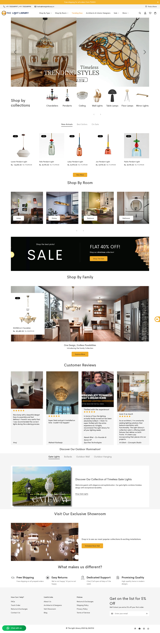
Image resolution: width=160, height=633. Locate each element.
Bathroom (126, 218)
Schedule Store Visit (92, 546)
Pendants (67, 105)
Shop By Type (44, 13)
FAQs (13, 601)
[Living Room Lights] (27, 208)
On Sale (95, 124)
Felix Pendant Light (46, 162)
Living (18, 218)
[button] (155, 13)
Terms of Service (83, 613)
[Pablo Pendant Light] (136, 145)
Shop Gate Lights (81, 494)
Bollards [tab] (68, 456)
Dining (54, 218)
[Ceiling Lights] (82, 95)
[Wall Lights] (97, 95)
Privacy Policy (82, 609)
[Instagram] (144, 629)
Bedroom (90, 218)
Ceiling (82, 105)
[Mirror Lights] (142, 95)
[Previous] (15, 52)
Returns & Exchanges (19, 609)
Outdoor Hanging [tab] (103, 456)
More (124, 13)
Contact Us (15, 613)
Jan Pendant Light (103, 162)
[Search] (140, 13)
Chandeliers (52, 105)
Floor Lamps (127, 105)
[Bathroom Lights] (133, 208)
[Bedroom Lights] (98, 208)
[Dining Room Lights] (62, 208)
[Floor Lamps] (127, 95)
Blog (45, 613)
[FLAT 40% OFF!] (80, 254)
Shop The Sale (98, 259)
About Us (47, 601)
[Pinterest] (135, 629)
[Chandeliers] (52, 95)
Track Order (15, 605)
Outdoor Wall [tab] (83, 456)
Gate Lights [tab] (54, 456)
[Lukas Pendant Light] (80, 145)
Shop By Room (61, 13)
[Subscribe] (146, 613)
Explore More (80, 354)
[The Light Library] (15, 13)
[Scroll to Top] (155, 621)
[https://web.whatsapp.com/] (148, 629)
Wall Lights (97, 105)
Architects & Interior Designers (98, 13)
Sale (115, 13)
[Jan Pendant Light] (108, 145)
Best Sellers (82, 124)
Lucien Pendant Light (19, 162)
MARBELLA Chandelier (22, 328)
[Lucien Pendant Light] (23, 145)
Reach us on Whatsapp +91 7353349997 (80, 2)
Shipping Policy (82, 605)
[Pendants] (67, 95)
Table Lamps (112, 105)
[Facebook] (139, 629)
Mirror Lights (142, 105)
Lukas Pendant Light (75, 162)
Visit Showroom (50, 609)
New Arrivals (66, 124)
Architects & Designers (53, 605)
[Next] (144, 52)
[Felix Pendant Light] (51, 145)
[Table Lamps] (112, 95)
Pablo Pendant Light (132, 162)
